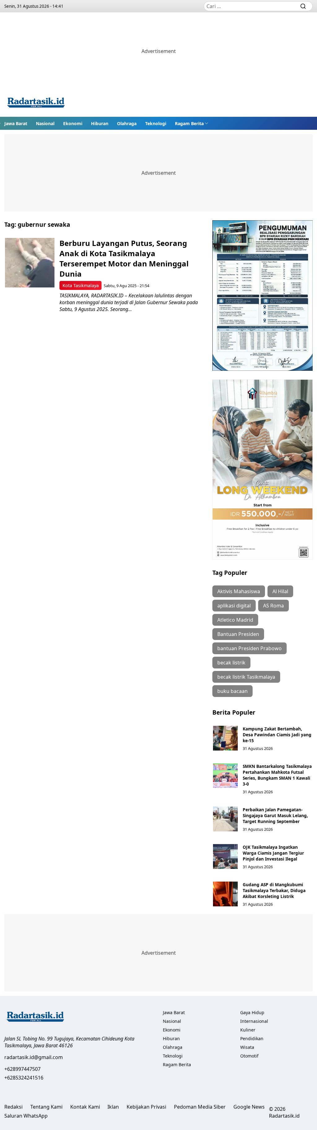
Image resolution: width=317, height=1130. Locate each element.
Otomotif (249, 1056)
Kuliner (247, 1030)
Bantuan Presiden (238, 634)
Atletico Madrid (235, 619)
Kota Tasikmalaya (81, 285)
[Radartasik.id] (36, 103)
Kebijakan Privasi (146, 1106)
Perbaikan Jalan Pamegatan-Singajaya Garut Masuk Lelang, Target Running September (275, 815)
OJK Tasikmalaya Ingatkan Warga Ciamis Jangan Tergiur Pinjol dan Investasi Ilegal (273, 853)
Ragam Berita (189, 123)
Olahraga (127, 123)
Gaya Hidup (252, 1012)
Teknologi (155, 123)
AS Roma (273, 605)
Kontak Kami (85, 1106)
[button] (191, 123)
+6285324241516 (23, 1077)
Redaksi (13, 1106)
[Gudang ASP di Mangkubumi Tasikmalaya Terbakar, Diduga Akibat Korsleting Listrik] (225, 894)
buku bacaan (232, 691)
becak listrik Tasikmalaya (246, 676)
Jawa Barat (15, 123)
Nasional (45, 123)
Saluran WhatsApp (26, 1115)
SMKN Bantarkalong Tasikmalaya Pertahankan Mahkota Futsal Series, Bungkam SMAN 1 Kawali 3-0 (277, 775)
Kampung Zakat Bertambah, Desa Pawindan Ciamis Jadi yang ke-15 (277, 734)
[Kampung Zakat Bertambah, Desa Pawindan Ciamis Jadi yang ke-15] (225, 738)
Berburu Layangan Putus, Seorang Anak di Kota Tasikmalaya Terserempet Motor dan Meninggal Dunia (124, 258)
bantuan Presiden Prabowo (249, 648)
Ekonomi (72, 123)
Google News (249, 1106)
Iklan (113, 1106)
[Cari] (303, 6)
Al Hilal (280, 591)
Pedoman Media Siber (200, 1106)
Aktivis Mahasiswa (238, 591)
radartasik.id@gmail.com (33, 1057)
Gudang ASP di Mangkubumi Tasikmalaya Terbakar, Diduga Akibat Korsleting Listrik (274, 890)
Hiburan (99, 123)
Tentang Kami (46, 1106)
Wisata (247, 1047)
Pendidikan (251, 1038)
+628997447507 (22, 1069)
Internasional (254, 1021)
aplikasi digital (234, 605)
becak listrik (231, 662)
